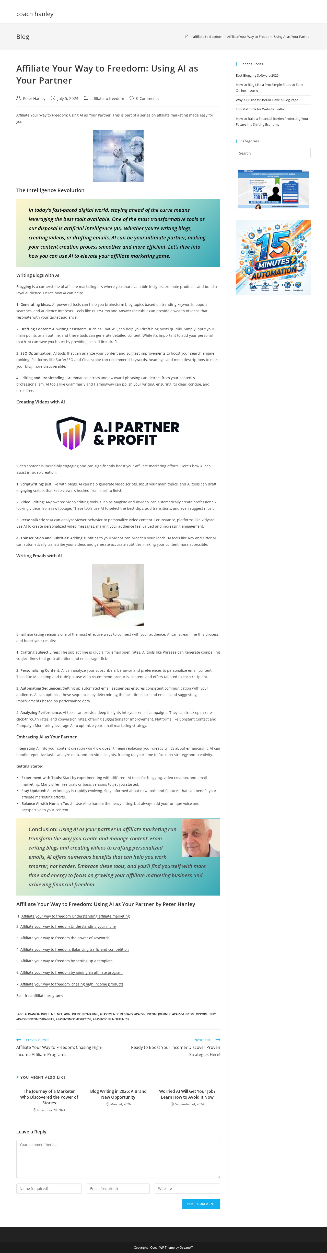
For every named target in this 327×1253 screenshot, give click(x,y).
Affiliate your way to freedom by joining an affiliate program (71, 972)
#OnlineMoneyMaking (81, 1014)
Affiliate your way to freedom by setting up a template (66, 960)
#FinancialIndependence (44, 1014)
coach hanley (34, 13)
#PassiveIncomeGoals (116, 1014)
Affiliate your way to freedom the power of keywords (65, 937)
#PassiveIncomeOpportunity (194, 1014)
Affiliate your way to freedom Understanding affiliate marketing (75, 916)
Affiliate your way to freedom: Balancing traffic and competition (74, 949)
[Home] (186, 36)
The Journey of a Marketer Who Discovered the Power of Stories (49, 1097)
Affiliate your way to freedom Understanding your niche (68, 926)
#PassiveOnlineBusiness (111, 1019)
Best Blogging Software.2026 (257, 75)
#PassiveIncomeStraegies (35, 1019)
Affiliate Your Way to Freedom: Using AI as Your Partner (85, 904)
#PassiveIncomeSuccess (73, 1019)
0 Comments (147, 98)
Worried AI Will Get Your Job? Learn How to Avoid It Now (187, 1094)
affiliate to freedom (107, 98)
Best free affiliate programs (39, 995)
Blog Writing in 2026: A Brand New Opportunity (118, 1094)
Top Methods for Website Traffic (260, 109)
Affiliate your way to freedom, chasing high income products (71, 984)
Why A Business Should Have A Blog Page (267, 100)
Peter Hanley (34, 98)
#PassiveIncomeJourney (152, 1014)
